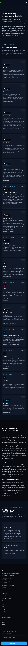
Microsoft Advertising (6, 598)
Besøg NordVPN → (7, 254)
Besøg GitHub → (6, 368)
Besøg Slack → (6, 300)
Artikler (3, 606)
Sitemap (3, 631)
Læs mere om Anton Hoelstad (8, 585)
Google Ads (4, 593)
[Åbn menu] (26, 2)
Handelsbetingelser (6, 633)
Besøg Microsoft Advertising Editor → (12, 344)
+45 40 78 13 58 (5, 619)
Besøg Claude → (6, 79)
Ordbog (3, 609)
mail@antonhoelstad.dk (7, 617)
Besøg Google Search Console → (10, 206)
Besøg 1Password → (7, 276)
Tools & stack (4, 611)
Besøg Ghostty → (7, 412)
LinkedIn (3, 624)
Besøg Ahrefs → (6, 180)
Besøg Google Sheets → (8, 231)
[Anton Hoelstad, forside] (4, 2)
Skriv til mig (14, 643)
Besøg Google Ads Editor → (9, 323)
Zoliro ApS (4, 587)
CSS (2, 600)
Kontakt (3, 622)
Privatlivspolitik (11, 631)
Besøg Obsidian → (7, 391)
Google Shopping (5, 595)
